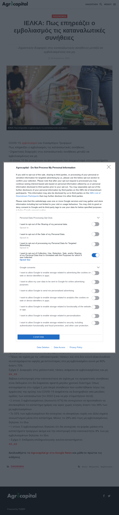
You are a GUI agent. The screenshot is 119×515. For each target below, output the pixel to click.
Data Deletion (43, 347)
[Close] (109, 168)
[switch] (95, 224)
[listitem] (59, 217)
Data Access (59, 347)
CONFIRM (38, 337)
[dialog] (59, 257)
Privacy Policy (76, 347)
